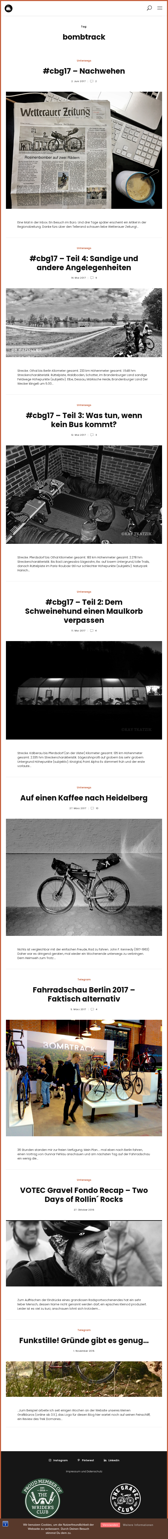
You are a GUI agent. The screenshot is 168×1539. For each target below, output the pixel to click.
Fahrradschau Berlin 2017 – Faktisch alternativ (84, 994)
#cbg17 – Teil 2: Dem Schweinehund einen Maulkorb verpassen (84, 611)
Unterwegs (84, 60)
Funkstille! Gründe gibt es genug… (84, 1340)
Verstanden (110, 1524)
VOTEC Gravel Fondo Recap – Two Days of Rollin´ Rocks (84, 1195)
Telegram (84, 979)
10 (96, 808)
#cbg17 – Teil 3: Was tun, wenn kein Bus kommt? (84, 420)
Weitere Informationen (138, 1524)
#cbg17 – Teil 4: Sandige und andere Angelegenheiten (84, 263)
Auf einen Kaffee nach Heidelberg (84, 798)
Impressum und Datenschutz (84, 1471)
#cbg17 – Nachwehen (84, 71)
